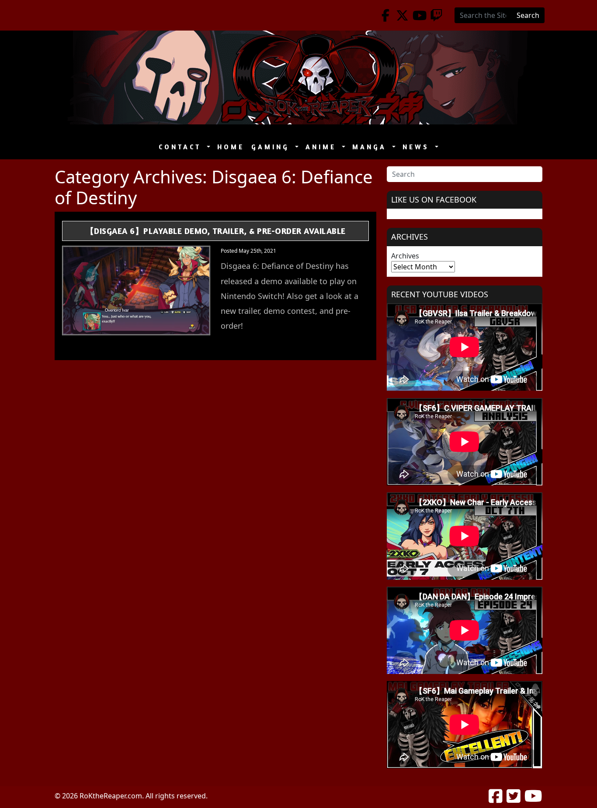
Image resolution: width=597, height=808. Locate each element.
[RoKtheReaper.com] (298, 77)
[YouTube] (419, 15)
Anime (322, 147)
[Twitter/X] (402, 15)
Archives (405, 256)
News (418, 147)
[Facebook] (385, 15)
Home (230, 147)
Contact (182, 147)
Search (528, 15)
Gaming (272, 147)
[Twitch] (436, 15)
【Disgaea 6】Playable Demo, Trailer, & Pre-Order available (216, 231)
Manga (371, 147)
